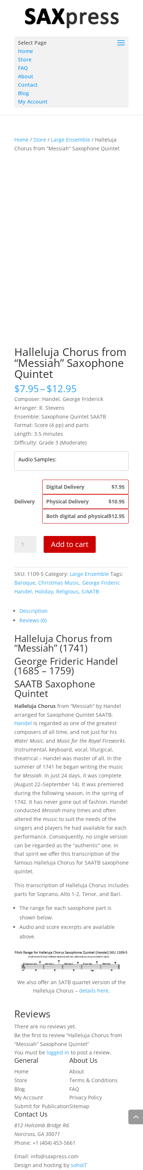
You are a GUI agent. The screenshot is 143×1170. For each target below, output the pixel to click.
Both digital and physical (85, 516)
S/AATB (90, 591)
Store (25, 59)
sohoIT (79, 1165)
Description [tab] (33, 610)
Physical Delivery (85, 501)
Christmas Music (58, 582)
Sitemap (79, 1106)
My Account (33, 101)
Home (25, 51)
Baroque (24, 582)
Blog (23, 93)
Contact (28, 84)
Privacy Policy (85, 1097)
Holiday (44, 591)
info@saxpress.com (54, 1156)
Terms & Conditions (93, 1080)
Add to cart (69, 544)
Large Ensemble (70, 139)
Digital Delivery (85, 486)
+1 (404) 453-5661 (54, 1142)
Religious (67, 591)
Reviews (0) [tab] (33, 620)
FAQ (23, 67)
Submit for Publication (41, 1106)
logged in (58, 1052)
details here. (94, 990)
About (25, 76)
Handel (23, 723)
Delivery (24, 501)
